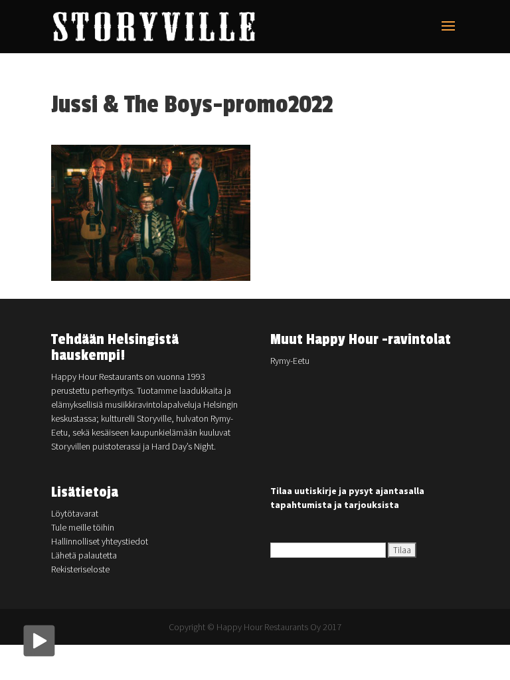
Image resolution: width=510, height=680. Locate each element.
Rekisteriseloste (80, 569)
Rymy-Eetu (289, 361)
